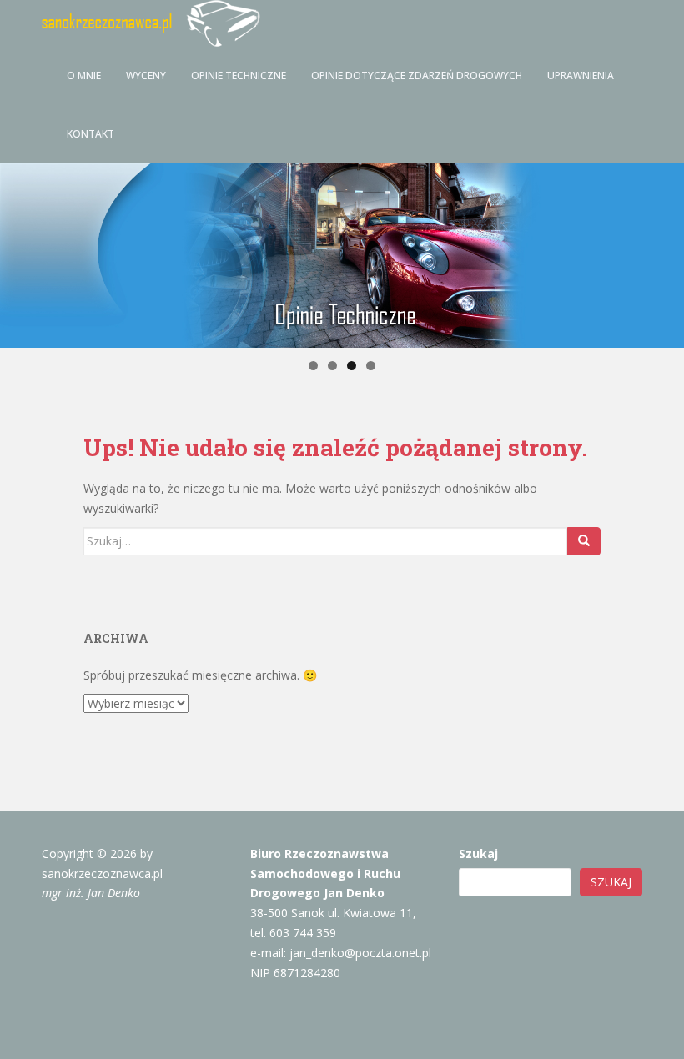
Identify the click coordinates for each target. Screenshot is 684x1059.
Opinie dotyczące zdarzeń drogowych (416, 75)
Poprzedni (19, 256)
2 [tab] (332, 365)
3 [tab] (351, 365)
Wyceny (146, 75)
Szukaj (478, 853)
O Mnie (84, 75)
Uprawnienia (580, 75)
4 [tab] (370, 365)
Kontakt (90, 134)
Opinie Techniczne (238, 75)
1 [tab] (313, 365)
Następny (665, 256)
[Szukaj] (584, 541)
